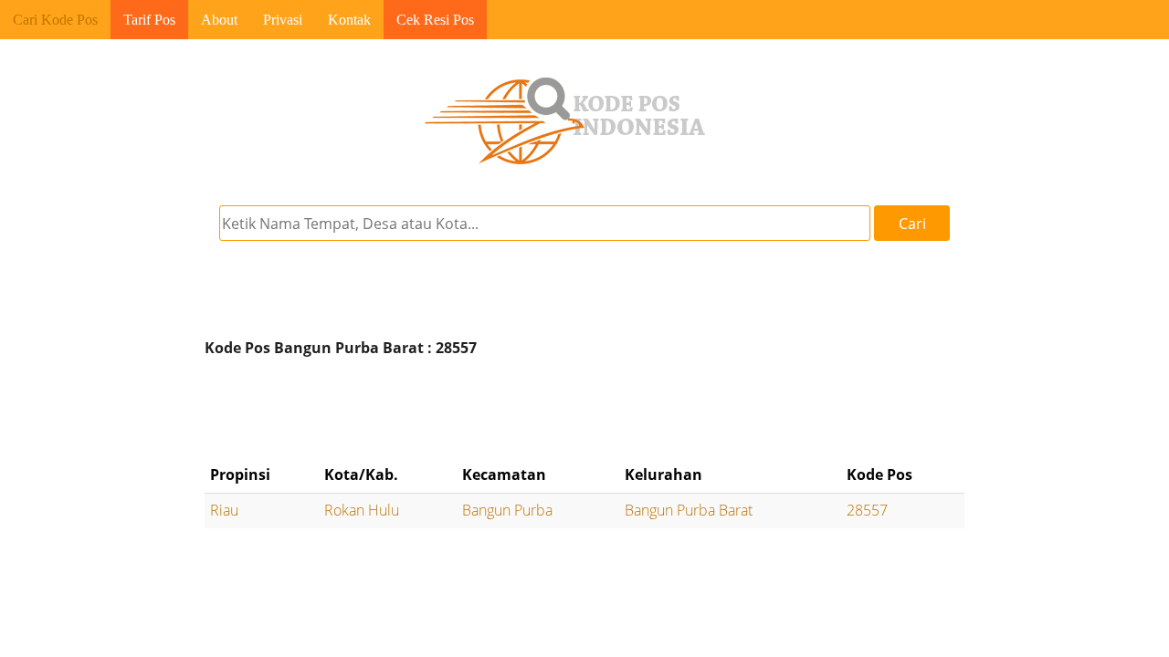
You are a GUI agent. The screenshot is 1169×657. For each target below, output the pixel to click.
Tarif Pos (149, 19)
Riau (224, 510)
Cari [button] (912, 224)
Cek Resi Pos (435, 19)
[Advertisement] (584, 411)
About (219, 19)
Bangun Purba (507, 510)
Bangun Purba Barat (689, 510)
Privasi (282, 19)
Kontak (349, 19)
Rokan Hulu (361, 510)
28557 (867, 510)
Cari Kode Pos (55, 19)
